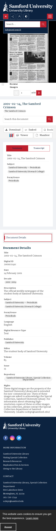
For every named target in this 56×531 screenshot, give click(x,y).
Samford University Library (16, 454)
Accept (8, 527)
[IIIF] (11, 135)
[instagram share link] (12, 437)
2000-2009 (10, 282)
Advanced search (13, 29)
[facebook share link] (5, 437)
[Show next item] (39, 93)
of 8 (33, 92)
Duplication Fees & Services (16, 465)
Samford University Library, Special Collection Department (28, 378)
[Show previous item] (16, 93)
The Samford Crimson (15, 111)
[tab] (17, 148)
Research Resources (12, 461)
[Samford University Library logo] (28, 7)
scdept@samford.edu (13, 501)
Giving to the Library (12, 468)
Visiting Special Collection (15, 457)
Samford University (14, 342)
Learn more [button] (32, 518)
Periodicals (14, 180)
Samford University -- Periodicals (24, 167)
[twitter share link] (18, 437)
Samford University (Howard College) (26, 171)
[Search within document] (50, 119)
